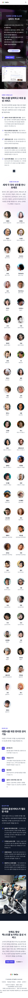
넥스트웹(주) (12, 985)
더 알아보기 (19, 57)
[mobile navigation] (25, 2)
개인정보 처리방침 (11, 982)
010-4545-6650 (23, 988)
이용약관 (4, 982)
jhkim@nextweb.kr (11, 988)
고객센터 (19, 982)
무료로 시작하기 (9, 57)
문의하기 (24, 982)
